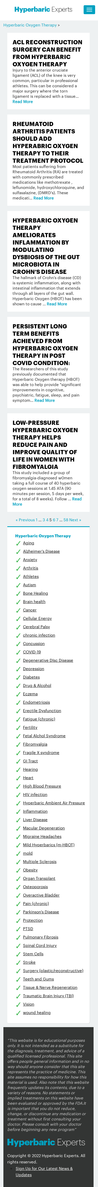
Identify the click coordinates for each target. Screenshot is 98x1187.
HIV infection (35, 794)
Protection (33, 920)
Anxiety (30, 559)
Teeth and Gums (38, 979)
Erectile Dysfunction (42, 710)
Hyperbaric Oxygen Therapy (30, 25)
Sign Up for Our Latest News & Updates (44, 1171)
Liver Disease (35, 819)
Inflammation (35, 811)
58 (66, 519)
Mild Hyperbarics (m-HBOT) (48, 844)
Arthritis (30, 568)
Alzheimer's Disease (41, 551)
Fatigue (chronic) (39, 719)
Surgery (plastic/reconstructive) (53, 970)
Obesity (30, 869)
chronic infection (39, 635)
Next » (75, 519)
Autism (29, 584)
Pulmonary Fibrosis (40, 937)
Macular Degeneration (44, 828)
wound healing (37, 1012)
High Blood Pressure (42, 786)
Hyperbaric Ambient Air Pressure (54, 802)
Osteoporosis (35, 886)
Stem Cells (33, 953)
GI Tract (30, 760)
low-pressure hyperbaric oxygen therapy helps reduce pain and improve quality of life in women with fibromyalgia (45, 444)
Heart (28, 777)
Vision (28, 1004)
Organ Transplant (39, 878)
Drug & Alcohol (37, 685)
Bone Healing (35, 593)
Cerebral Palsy (36, 626)
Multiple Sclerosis (39, 861)
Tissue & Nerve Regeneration (50, 987)
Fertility (30, 727)
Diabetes (31, 677)
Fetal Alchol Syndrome (44, 735)
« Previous (25, 519)
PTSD (28, 928)
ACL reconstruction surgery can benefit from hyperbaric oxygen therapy (47, 52)
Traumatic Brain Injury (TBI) (48, 995)
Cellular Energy (37, 618)
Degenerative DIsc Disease (48, 660)
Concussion (34, 643)
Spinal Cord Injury (40, 945)
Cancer (30, 610)
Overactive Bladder (41, 895)
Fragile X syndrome (41, 752)
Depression (33, 668)
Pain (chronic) (36, 903)
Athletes (31, 576)
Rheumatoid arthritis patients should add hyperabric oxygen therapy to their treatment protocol (48, 141)
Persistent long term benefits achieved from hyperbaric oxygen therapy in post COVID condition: (45, 344)
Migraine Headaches (42, 836)
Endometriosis (36, 702)
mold (28, 853)
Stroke (29, 962)
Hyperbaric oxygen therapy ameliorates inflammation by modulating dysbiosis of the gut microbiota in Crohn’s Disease (46, 245)
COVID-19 (32, 651)
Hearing (30, 769)
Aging (28, 542)
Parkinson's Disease (41, 911)
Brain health (34, 601)
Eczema (30, 693)
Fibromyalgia (35, 744)
